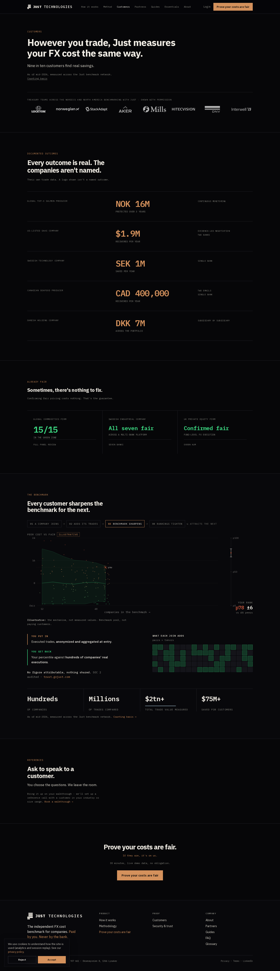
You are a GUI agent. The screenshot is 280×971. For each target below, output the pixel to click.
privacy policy (16, 951)
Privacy (225, 961)
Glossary (211, 944)
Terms (236, 961)
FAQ (208, 938)
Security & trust (163, 926)
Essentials (172, 6)
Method (107, 6)
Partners (140, 6)
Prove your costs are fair (233, 7)
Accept (52, 959)
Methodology (108, 926)
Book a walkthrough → (58, 801)
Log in (207, 6)
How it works (89, 6)
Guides (155, 6)
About (187, 6)
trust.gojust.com (57, 677)
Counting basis (37, 78)
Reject (22, 959)
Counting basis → (124, 716)
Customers (123, 6)
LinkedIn (248, 961)
